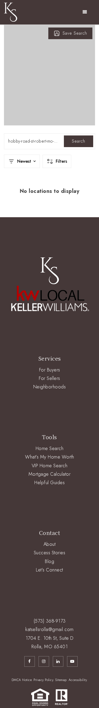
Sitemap (61, 680)
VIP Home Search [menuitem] (50, 465)
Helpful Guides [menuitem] (49, 482)
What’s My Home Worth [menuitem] (49, 456)
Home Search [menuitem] (50, 448)
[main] (49, 121)
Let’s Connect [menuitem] (49, 569)
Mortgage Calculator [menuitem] (50, 474)
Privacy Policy (43, 680)
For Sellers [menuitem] (49, 378)
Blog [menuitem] (49, 561)
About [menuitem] (50, 544)
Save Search (75, 33)
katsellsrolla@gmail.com (49, 629)
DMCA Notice (22, 680)
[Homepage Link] (10, 11)
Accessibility (78, 680)
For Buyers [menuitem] (49, 369)
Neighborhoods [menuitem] (49, 386)
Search (78, 141)
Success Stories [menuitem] (49, 552)
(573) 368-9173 (50, 621)
